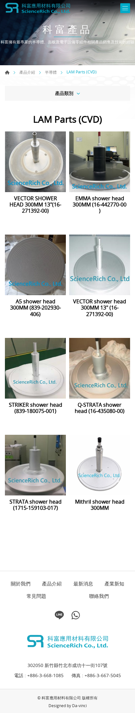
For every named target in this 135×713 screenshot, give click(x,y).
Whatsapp (76, 615)
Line (59, 615)
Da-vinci (79, 705)
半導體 (51, 72)
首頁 (7, 72)
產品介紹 (27, 72)
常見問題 (36, 596)
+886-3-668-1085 (45, 675)
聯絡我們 (99, 596)
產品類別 (64, 93)
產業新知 (114, 583)
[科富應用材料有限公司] (37, 8)
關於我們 (20, 583)
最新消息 (83, 583)
